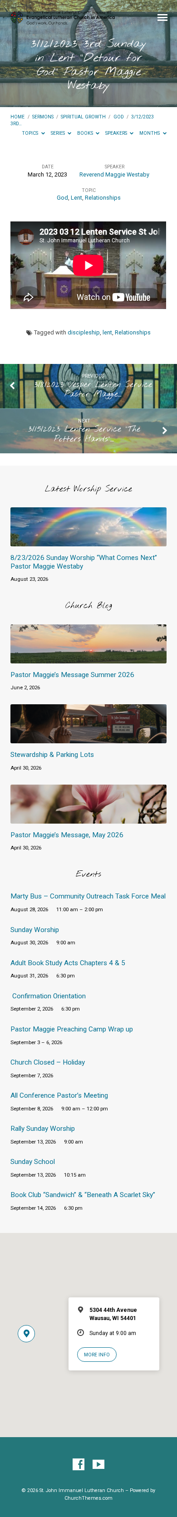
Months (150, 133)
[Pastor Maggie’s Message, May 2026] (88, 818)
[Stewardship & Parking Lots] (88, 738)
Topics (30, 133)
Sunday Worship (34, 930)
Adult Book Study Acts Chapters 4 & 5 (67, 963)
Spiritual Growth (83, 117)
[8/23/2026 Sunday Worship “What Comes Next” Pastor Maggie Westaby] (88, 541)
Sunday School (32, 1162)
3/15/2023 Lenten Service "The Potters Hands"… (84, 434)
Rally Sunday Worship (42, 1128)
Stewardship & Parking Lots (52, 755)
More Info (97, 1355)
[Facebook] (78, 1465)
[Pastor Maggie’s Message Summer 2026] (88, 657)
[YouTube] (98, 1465)
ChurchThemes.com (88, 1498)
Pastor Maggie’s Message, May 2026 (66, 835)
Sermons (43, 117)
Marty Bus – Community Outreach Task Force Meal (88, 896)
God (118, 117)
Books (85, 133)
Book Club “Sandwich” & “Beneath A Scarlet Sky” (82, 1195)
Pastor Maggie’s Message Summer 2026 (72, 675)
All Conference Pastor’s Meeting (59, 1095)
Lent (76, 197)
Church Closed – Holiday (47, 1062)
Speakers (116, 133)
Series (58, 133)
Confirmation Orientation (49, 996)
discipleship (84, 332)
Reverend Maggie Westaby (114, 174)
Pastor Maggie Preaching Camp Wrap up (71, 1029)
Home (17, 117)
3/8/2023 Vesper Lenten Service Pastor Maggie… (93, 389)
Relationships (103, 197)
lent (107, 332)
